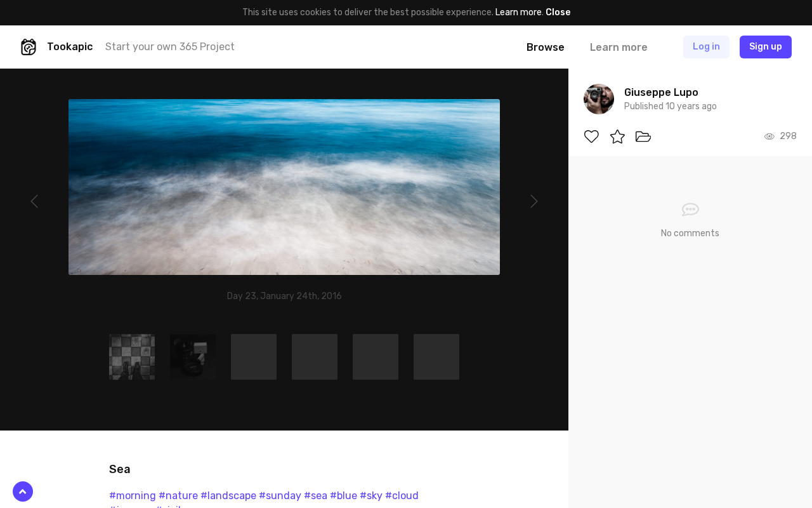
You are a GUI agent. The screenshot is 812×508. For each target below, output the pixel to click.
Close (558, 12)
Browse (546, 47)
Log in (706, 46)
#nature (178, 496)
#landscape (228, 496)
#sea (315, 496)
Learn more (518, 12)
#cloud (402, 496)
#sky (371, 496)
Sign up (765, 46)
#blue (343, 496)
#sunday (280, 496)
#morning (132, 496)
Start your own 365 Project (170, 47)
